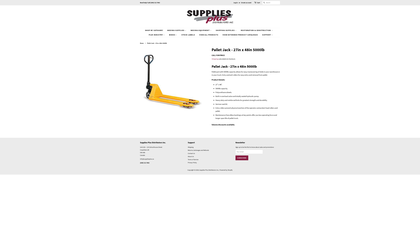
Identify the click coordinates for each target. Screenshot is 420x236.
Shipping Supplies (225, 30)
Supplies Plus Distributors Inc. (209, 170)
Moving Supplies (176, 30)
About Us (191, 156)
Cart (258, 3)
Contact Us (191, 153)
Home (142, 43)
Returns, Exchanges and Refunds (198, 150)
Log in (236, 3)
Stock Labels (188, 35)
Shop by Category (154, 30)
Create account (246, 3)
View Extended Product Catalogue (240, 35)
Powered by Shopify (226, 170)
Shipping (215, 59)
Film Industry (156, 35)
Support (267, 35)
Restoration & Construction (256, 30)
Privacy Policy (192, 163)
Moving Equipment (200, 30)
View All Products (208, 35)
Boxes (172, 35)
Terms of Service (193, 160)
